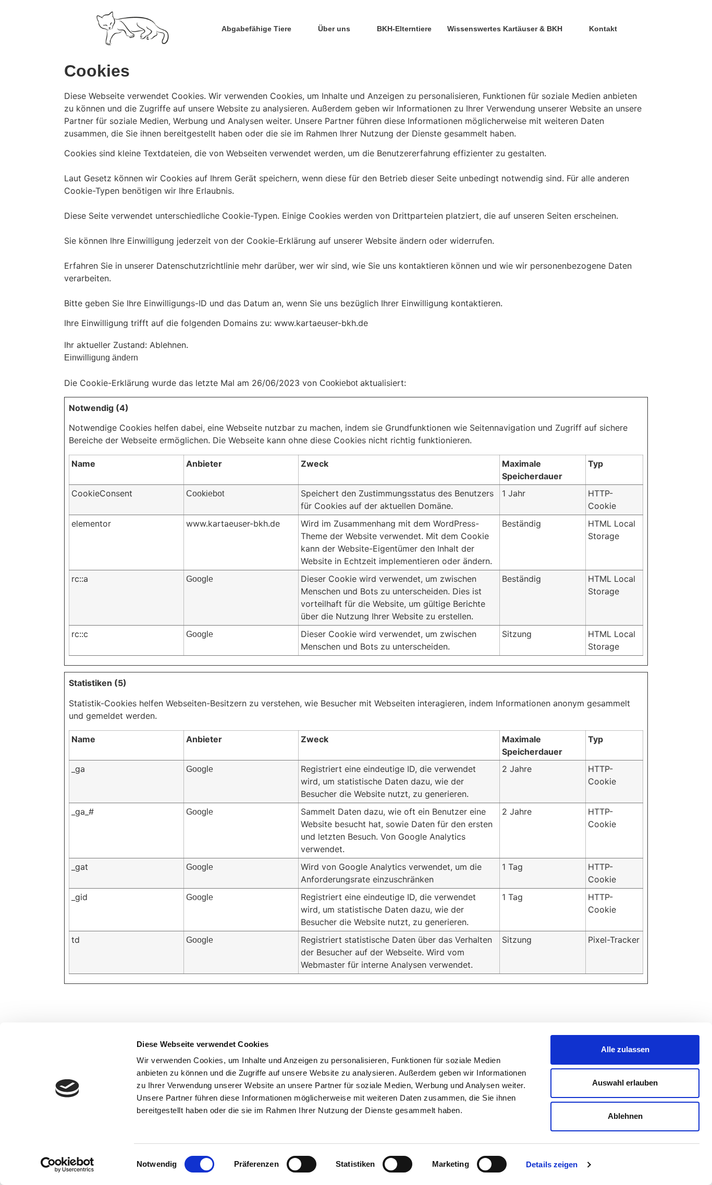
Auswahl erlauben (625, 1082)
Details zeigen (552, 1164)
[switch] (301, 1164)
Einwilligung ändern (101, 357)
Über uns (334, 28)
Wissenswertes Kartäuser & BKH (504, 28)
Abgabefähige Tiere (256, 28)
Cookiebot (339, 383)
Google (199, 579)
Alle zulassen (625, 1049)
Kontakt (603, 28)
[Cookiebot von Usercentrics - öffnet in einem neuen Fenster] (67, 1164)
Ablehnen (625, 1116)
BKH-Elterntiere (404, 28)
